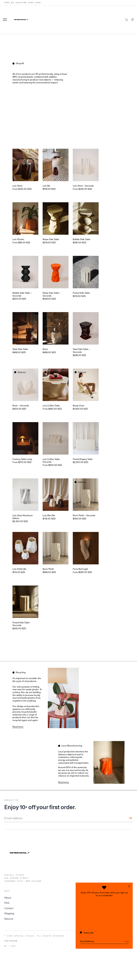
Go (126, 941)
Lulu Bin (46, 186)
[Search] (126, 19)
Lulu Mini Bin (49, 515)
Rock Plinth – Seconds (84, 515)
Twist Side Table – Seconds (81, 350)
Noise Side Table (51, 239)
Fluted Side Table (81, 293)
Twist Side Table (20, 349)
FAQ (6, 903)
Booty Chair (78, 405)
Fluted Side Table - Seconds (21, 624)
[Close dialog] (129, 886)
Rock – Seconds (20, 405)
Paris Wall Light (80, 569)
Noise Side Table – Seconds (52, 294)
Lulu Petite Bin (19, 569)
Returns (8, 919)
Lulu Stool (17, 186)
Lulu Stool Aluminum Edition (22, 517)
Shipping (9, 913)
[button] (132, 19)
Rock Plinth (48, 569)
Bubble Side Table (81, 239)
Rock (45, 349)
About (7, 897)
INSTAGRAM (10, 941)
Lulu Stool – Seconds (83, 186)
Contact (8, 908)
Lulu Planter (18, 239)
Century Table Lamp (22, 459)
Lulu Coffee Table (51, 405)
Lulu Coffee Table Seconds (51, 460)
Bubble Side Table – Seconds (22, 294)
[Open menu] (5, 19)
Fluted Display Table (83, 459)
